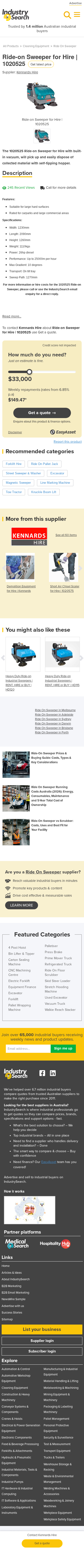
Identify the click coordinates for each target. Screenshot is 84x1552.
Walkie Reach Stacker (60, 1010)
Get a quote (42, 1543)
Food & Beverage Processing (20, 1444)
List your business (42, 1329)
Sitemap (7, 1319)
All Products (11, 46)
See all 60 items (66, 535)
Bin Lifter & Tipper (21, 954)
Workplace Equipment (58, 1513)
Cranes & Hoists (12, 1419)
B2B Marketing (11, 1286)
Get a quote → (42, 412)
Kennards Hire (27, 72)
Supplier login (42, 1340)
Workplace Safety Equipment (62, 1519)
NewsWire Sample (13, 1299)
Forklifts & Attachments (17, 1451)
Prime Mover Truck (58, 958)
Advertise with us (13, 1306)
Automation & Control (16, 1369)
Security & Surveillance (58, 1437)
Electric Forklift (19, 981)
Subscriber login (42, 1351)
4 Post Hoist (17, 948)
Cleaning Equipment (36, 46)
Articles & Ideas (12, 1273)
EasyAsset (48, 1162)
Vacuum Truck (55, 1004)
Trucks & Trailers (54, 1457)
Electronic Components (17, 1437)
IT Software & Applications (19, 1501)
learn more (21, 905)
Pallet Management (56, 1419)
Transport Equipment (57, 1451)
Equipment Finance (22, 987)
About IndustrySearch (16, 1279)
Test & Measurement (57, 1444)
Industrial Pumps (12, 1482)
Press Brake (53, 952)
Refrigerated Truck (58, 964)
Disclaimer (15, 432)
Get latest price (41, 64)
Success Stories (12, 1312)
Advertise (75, 3)
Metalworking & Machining (61, 1388)
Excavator (15, 993)
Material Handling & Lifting (61, 1381)
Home (6, 1266)
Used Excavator (56, 998)
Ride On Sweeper (64, 46)
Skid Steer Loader (57, 981)
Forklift (13, 999)
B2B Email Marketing (15, 1293)
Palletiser (51, 946)
